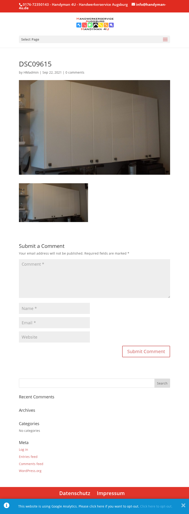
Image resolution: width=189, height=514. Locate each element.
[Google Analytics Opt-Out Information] (6, 506)
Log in (23, 449)
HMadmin (31, 72)
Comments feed (31, 464)
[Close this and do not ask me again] (183, 506)
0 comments (74, 72)
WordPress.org (30, 471)
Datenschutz (74, 493)
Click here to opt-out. (156, 506)
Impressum (111, 493)
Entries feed (28, 456)
